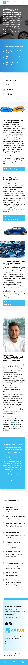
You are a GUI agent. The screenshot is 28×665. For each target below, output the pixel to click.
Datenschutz (8, 642)
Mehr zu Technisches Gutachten (11, 303)
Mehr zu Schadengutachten (13, 169)
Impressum (8, 644)
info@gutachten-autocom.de (17, 611)
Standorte (14, 422)
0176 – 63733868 (14, 609)
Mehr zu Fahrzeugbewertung (11, 218)
